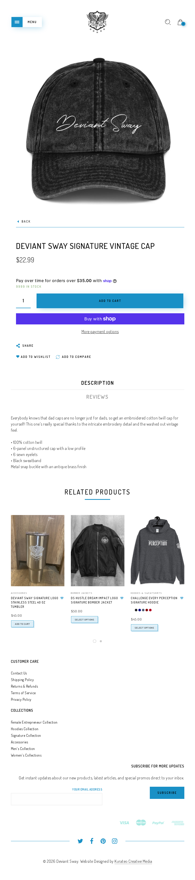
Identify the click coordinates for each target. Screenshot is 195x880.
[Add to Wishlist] (62, 598)
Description (97, 383)
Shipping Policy (22, 679)
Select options (84, 619)
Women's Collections (26, 755)
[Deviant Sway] (97, 21)
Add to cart (22, 623)
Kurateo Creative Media (133, 861)
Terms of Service (23, 693)
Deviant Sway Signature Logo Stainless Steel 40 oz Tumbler (34, 602)
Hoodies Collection (25, 729)
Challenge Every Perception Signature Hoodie (154, 600)
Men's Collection (23, 748)
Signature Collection (26, 735)
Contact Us (19, 673)
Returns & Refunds (24, 686)
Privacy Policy (21, 699)
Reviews (97, 397)
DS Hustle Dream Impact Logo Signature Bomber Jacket (94, 600)
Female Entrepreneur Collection (34, 722)
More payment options (100, 331)
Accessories (19, 593)
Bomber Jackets (81, 593)
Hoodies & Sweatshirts (146, 593)
